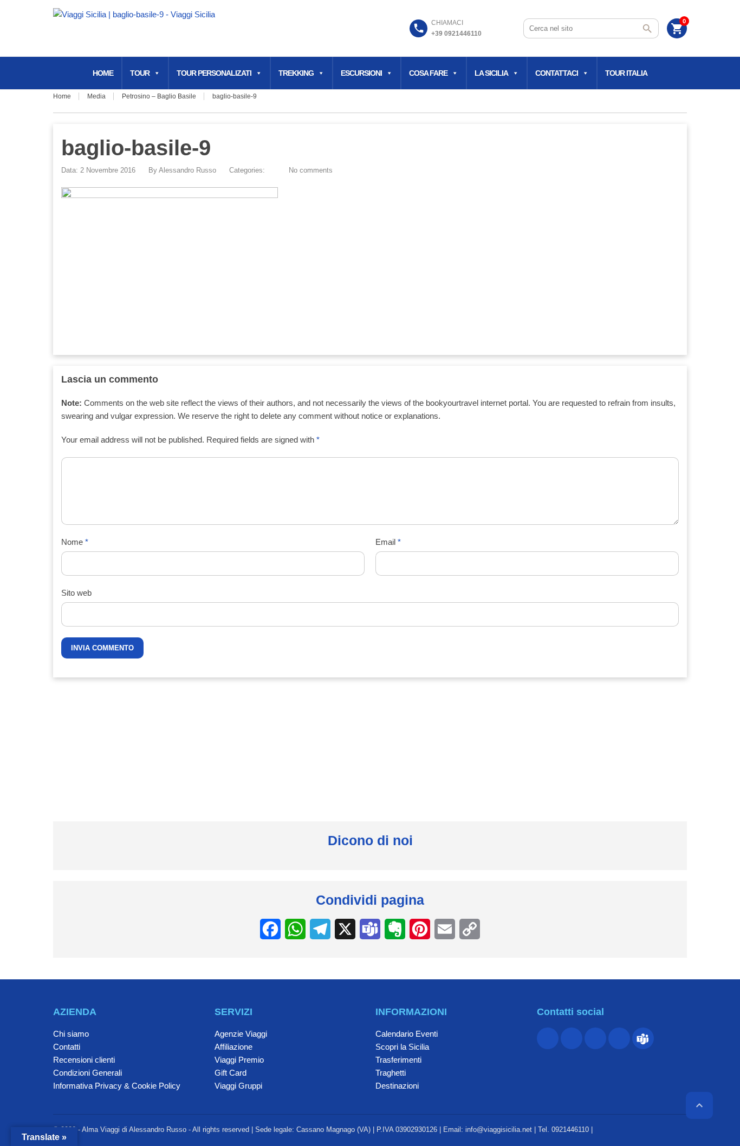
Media (96, 96)
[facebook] (548, 1038)
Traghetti (390, 1072)
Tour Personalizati (214, 73)
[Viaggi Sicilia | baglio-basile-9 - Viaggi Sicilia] (134, 29)
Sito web (76, 592)
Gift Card (230, 1072)
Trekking (296, 73)
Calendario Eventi (406, 1033)
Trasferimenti (398, 1059)
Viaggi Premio (239, 1059)
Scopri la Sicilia (402, 1046)
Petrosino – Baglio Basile (159, 96)
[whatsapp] (595, 1038)
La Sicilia (491, 73)
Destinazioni (397, 1085)
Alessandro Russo (187, 170)
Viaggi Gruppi (238, 1085)
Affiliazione (233, 1046)
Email (388, 541)
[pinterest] (571, 1038)
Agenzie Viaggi (241, 1033)
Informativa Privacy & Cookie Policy (116, 1085)
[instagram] (619, 1038)
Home (103, 73)
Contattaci (556, 73)
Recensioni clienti (84, 1059)
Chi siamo (71, 1033)
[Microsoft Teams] (643, 1038)
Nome (74, 541)
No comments (311, 170)
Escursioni (361, 73)
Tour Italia (626, 73)
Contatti (66, 1046)
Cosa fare (428, 73)
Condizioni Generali (87, 1072)
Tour (140, 73)
